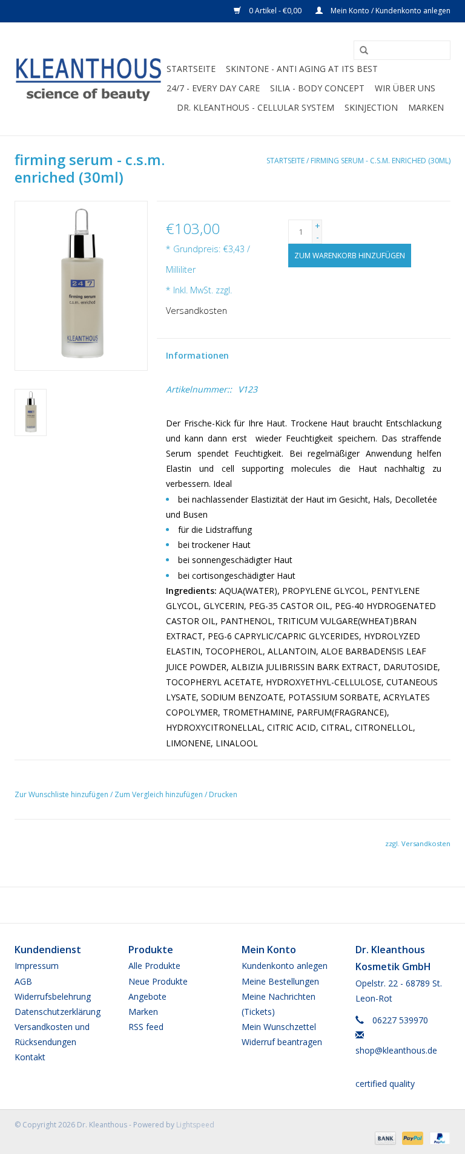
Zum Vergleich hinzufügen (159, 794)
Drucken (223, 794)
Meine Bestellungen (280, 981)
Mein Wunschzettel (279, 1026)
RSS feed (145, 1026)
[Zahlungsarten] (384, 1137)
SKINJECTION (371, 107)
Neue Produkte (158, 981)
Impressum (37, 965)
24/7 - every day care (213, 88)
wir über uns (405, 88)
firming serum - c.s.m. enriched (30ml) (380, 160)
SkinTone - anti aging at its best (302, 68)
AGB (23, 981)
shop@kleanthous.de (396, 1050)
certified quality (385, 1083)
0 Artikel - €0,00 (275, 10)
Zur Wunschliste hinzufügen (61, 794)
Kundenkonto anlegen (285, 965)
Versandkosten (196, 310)
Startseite (191, 68)
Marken (426, 107)
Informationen (197, 355)
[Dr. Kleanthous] (89, 79)
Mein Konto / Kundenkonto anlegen (389, 10)
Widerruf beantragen (282, 1042)
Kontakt (30, 1057)
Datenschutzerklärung (58, 1011)
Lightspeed (195, 1125)
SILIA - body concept (317, 88)
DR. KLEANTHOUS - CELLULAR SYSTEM (255, 107)
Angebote (147, 996)
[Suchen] (360, 51)
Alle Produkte (154, 965)
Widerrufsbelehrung (53, 996)
